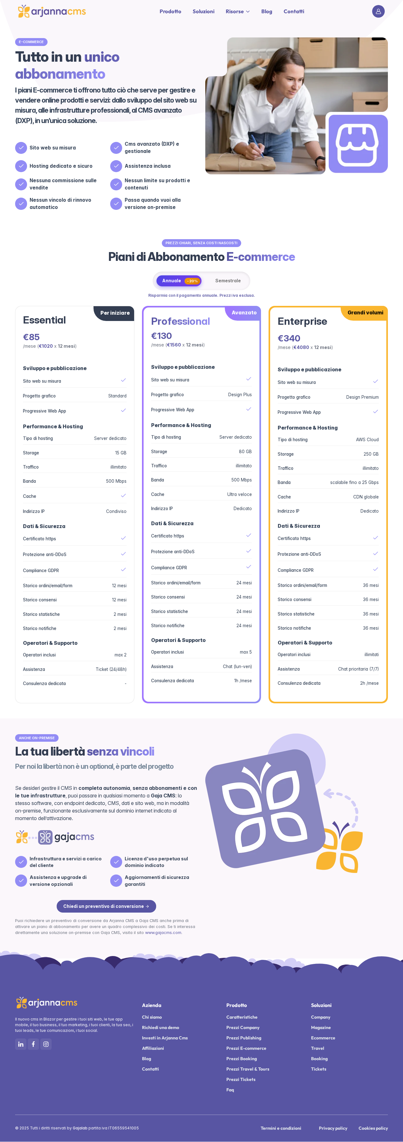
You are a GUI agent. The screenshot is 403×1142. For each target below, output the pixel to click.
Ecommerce (323, 1038)
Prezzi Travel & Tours (247, 1069)
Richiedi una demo (160, 1027)
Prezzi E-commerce (246, 1048)
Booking (319, 1058)
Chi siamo (152, 1017)
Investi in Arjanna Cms (165, 1038)
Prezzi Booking (241, 1058)
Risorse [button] (235, 11)
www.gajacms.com (162, 932)
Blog (266, 11)
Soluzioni (203, 11)
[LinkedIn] (20, 1044)
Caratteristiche (242, 1017)
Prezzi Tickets (240, 1079)
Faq (230, 1090)
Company (320, 1017)
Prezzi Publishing (243, 1038)
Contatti (294, 11)
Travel (317, 1048)
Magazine (321, 1027)
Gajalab (80, 1128)
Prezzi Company (242, 1027)
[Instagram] (46, 1044)
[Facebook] (33, 1044)
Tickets (318, 1069)
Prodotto (170, 11)
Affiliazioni (153, 1048)
